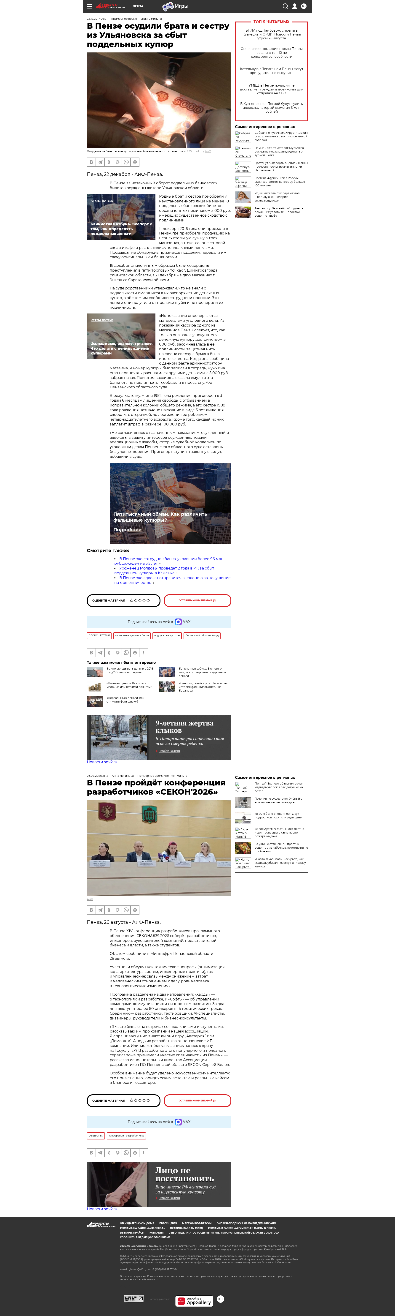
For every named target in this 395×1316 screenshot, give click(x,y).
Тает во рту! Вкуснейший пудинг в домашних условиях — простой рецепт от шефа (279, 212)
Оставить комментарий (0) (197, 600)
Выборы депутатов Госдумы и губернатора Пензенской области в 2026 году (224, 1232)
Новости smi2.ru (102, 762)
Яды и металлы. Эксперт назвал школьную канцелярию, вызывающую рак (277, 196)
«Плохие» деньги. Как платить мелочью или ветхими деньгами (129, 685)
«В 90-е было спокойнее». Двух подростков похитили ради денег (279, 815)
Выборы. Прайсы (132, 1232)
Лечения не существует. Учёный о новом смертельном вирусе (278, 800)
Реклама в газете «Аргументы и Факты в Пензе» (242, 1228)
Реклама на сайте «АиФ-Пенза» (142, 1228)
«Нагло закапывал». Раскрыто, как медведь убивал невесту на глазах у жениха (280, 862)
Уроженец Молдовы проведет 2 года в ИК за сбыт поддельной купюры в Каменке (164, 570)
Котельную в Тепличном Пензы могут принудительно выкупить (271, 71)
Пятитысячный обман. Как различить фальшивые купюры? (160, 517)
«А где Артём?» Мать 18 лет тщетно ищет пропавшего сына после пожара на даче (279, 832)
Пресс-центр (168, 1223)
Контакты (156, 1232)
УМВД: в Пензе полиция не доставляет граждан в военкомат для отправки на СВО (271, 89)
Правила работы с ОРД (186, 1228)
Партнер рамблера (159, 1299)
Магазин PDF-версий (196, 1223)
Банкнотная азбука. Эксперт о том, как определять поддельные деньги (202, 672)
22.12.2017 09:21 (97, 18)
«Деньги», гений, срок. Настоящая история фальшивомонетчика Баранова (203, 686)
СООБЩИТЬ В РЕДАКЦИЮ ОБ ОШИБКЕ (145, 1237)
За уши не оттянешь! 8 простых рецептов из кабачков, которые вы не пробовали (281, 847)
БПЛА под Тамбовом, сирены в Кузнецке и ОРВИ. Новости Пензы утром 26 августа (272, 34)
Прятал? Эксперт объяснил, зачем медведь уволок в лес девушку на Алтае (279, 787)
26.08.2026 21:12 (97, 775)
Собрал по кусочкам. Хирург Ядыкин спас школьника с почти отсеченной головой (281, 136)
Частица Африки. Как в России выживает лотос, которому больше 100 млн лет (280, 181)
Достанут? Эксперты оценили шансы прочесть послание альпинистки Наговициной (281, 166)
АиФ (208, 151)
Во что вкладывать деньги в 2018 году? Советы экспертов (130, 670)
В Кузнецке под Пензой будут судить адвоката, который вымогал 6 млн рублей (271, 108)
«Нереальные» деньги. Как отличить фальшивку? (125, 699)
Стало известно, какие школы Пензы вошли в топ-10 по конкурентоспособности (272, 53)
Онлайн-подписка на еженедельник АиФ (246, 1223)
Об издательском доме (137, 1223)
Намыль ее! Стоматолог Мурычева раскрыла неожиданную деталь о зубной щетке (279, 151)
